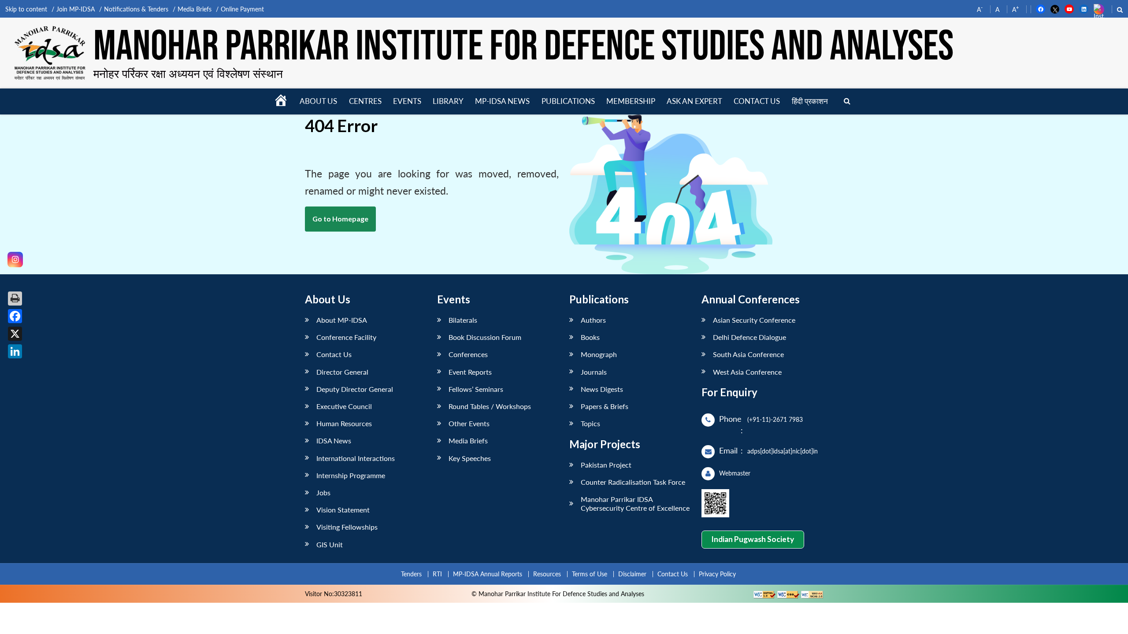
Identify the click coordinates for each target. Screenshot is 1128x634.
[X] (15, 334)
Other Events (469, 423)
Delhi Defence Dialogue (749, 337)
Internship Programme (350, 475)
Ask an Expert (694, 101)
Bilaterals (463, 320)
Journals (594, 372)
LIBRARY (448, 101)
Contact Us (334, 354)
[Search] (847, 101)
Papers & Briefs (604, 406)
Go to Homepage (340, 218)
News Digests (602, 389)
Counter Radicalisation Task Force (633, 482)
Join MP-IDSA (75, 9)
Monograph (599, 354)
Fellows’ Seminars (476, 389)
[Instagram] (15, 259)
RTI (437, 574)
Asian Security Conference (754, 320)
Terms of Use (589, 574)
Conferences (468, 354)
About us (318, 101)
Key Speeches (470, 458)
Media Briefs (195, 9)
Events (407, 101)
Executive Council (344, 406)
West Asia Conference (747, 372)
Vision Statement (343, 509)
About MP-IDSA (341, 320)
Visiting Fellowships (347, 527)
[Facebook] (15, 316)
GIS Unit (329, 544)
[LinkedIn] (15, 351)
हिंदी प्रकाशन (810, 101)
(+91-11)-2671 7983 (775, 419)
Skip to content (26, 9)
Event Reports (470, 372)
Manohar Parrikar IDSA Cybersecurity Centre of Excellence (635, 503)
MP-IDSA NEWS (502, 101)
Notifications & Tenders (136, 9)
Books (590, 337)
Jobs (323, 492)
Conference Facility (346, 337)
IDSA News (333, 440)
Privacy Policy (717, 574)
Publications (568, 101)
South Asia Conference (748, 354)
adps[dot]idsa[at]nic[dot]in (782, 451)
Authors (593, 320)
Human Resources (344, 423)
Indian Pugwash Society (752, 539)
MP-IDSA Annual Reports (487, 574)
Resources (547, 574)
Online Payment (242, 9)
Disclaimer (632, 574)
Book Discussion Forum (485, 337)
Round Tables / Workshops (490, 406)
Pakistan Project (606, 465)
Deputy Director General (354, 389)
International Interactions (355, 458)
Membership (630, 101)
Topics (590, 423)
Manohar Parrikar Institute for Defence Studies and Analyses (523, 47)
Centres (365, 101)
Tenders (411, 574)
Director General (342, 372)
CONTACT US (757, 101)
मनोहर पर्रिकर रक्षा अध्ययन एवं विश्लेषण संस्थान (188, 73)
